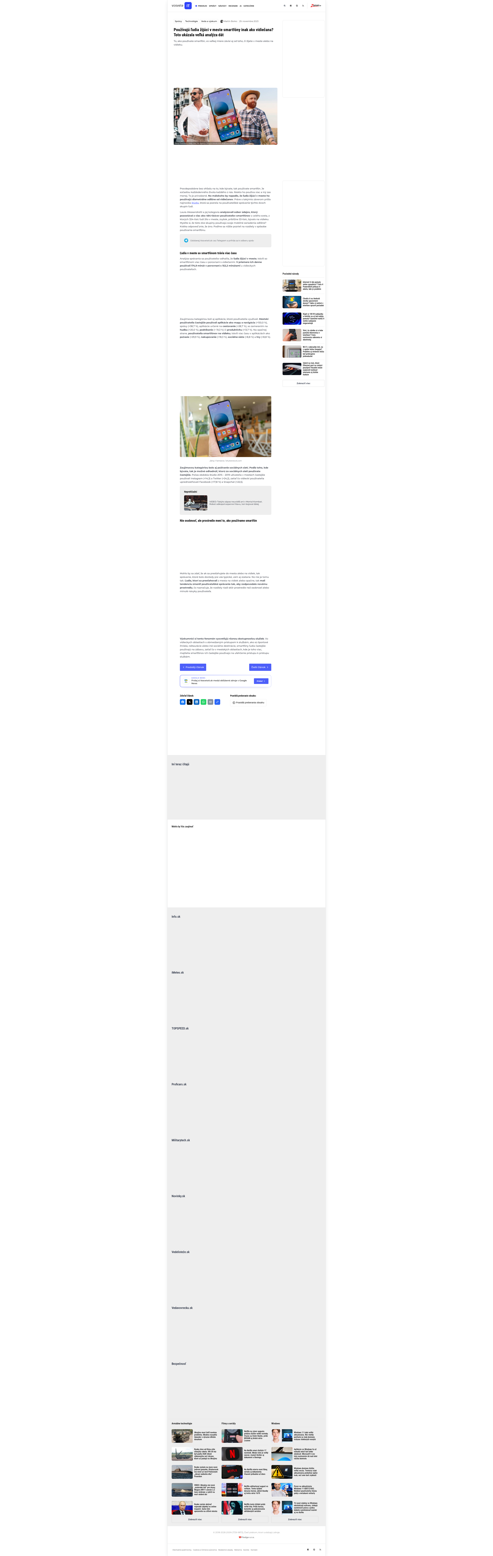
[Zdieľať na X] (189, 702)
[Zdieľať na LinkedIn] (196, 702)
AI (240, 6)
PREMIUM (202, 6)
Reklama (238, 1550)
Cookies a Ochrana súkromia (205, 1550)
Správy (178, 21)
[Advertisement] (225, 66)
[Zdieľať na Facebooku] (183, 702)
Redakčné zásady (225, 1550)
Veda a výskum (209, 21)
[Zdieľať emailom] (210, 702)
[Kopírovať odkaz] (217, 702)
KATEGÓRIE (249, 6)
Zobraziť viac (303, 383)
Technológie (191, 21)
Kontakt (254, 1550)
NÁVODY (222, 6)
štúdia (195, 202)
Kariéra (246, 1550)
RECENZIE (233, 6)
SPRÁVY (212, 6)
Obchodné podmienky (182, 1550)
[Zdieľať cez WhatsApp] (203, 702)
